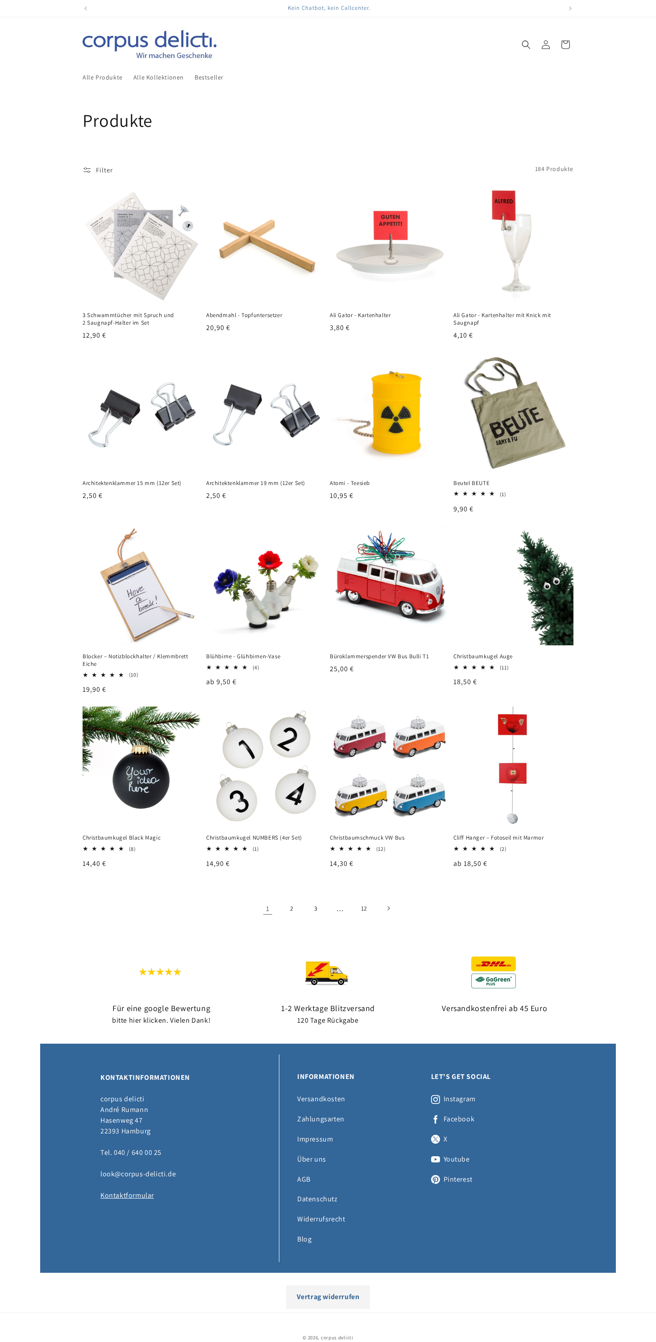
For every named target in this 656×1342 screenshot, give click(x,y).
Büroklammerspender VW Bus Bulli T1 (379, 656)
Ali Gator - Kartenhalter (360, 315)
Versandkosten (321, 1099)
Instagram (460, 1099)
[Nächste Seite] (388, 908)
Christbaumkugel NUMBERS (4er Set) (254, 837)
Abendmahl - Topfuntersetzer (244, 315)
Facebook (459, 1119)
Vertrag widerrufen (328, 1296)
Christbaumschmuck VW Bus (367, 837)
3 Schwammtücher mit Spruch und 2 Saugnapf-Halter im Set (128, 319)
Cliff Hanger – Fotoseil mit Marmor (498, 837)
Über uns (311, 1159)
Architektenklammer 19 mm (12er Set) (255, 483)
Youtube (457, 1159)
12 (364, 908)
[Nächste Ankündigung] (570, 8)
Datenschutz (317, 1199)
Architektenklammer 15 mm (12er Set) (132, 483)
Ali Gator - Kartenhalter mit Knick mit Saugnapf (502, 319)
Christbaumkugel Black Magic (122, 837)
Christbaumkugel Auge (483, 656)
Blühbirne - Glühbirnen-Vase (243, 656)
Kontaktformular (127, 1195)
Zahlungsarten (321, 1119)
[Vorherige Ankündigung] (85, 8)
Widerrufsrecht (321, 1219)
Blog (304, 1239)
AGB (304, 1179)
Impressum (315, 1139)
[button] (526, 44)
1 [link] (268, 908)
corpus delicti (337, 1337)
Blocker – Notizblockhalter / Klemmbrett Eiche (135, 660)
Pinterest (458, 1179)
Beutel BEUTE (471, 483)
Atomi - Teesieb (350, 483)
